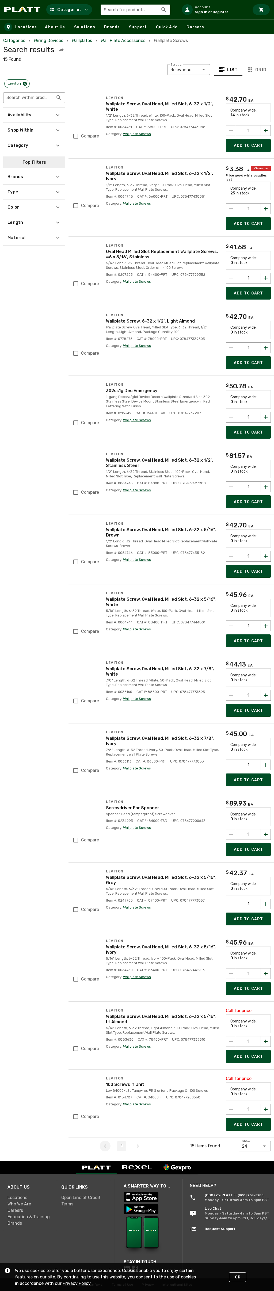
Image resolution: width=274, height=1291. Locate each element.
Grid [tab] (261, 69)
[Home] (23, 9)
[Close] (24, 83)
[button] (69, 9)
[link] (30, 1197)
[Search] (164, 9)
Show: (246, 1141)
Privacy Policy (77, 1283)
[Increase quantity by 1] (266, 130)
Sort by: (176, 64)
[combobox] (135, 10)
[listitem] (213, 9)
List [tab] (232, 69)
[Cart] (261, 9)
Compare (90, 136)
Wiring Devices (48, 40)
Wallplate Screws (137, 134)
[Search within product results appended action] (59, 97)
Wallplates (82, 40)
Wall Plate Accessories (123, 40)
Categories (14, 40)
